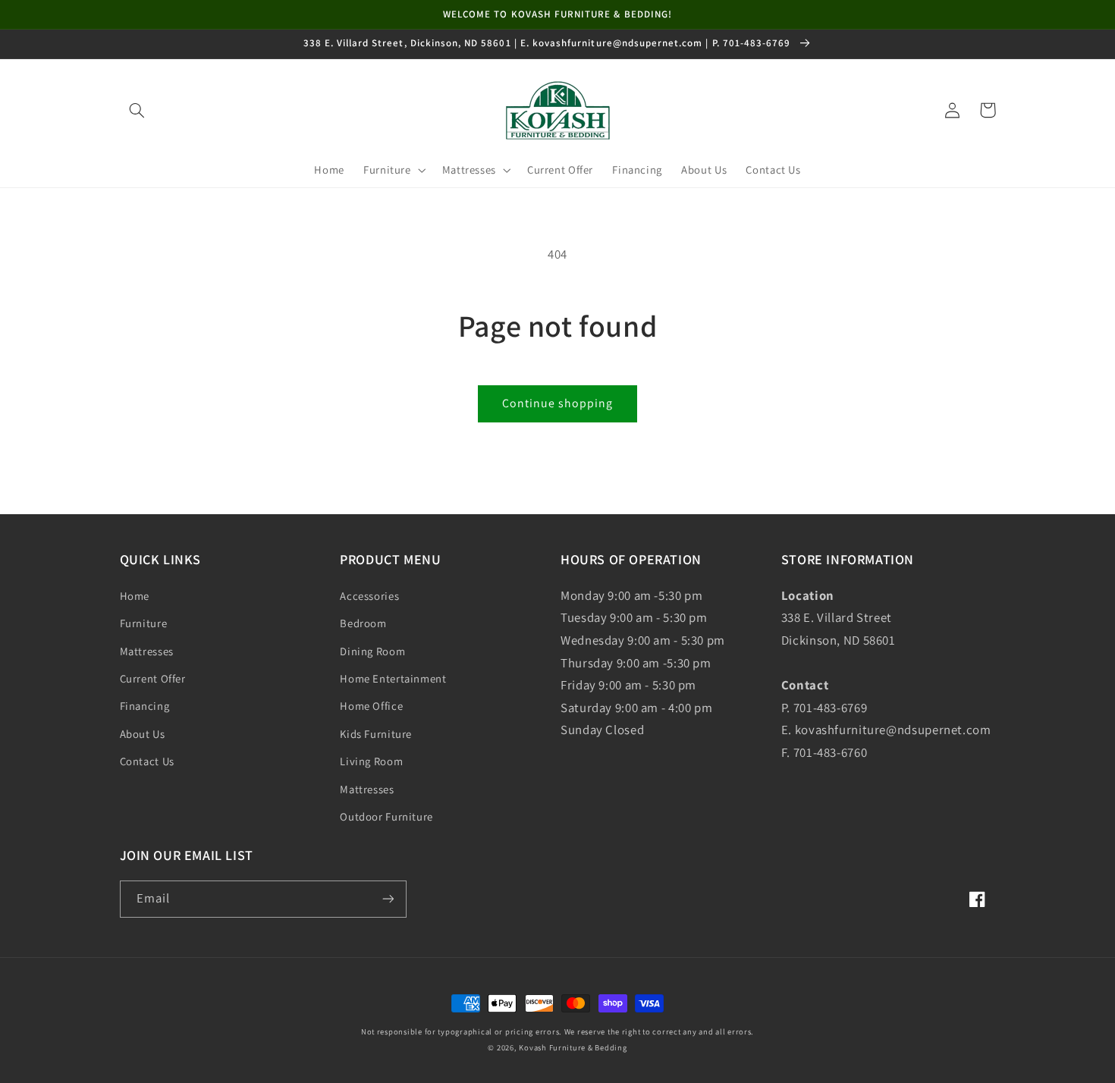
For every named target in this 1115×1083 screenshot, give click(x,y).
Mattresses (147, 651)
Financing (145, 705)
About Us (142, 734)
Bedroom (363, 623)
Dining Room (372, 651)
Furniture (144, 623)
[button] (137, 110)
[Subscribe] (387, 899)
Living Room (371, 761)
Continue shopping (558, 403)
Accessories (369, 596)
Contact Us (147, 761)
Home (135, 596)
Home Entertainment (393, 678)
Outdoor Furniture (386, 816)
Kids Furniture (376, 734)
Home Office (371, 705)
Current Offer (153, 678)
